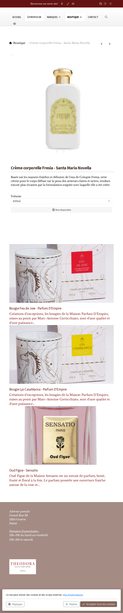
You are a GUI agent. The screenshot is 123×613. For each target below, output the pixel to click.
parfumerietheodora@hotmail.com (73, 3)
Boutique (19, 43)
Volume (16, 196)
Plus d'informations (73, 594)
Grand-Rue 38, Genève (62, 3)
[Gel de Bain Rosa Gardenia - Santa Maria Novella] (109, 44)
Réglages (17, 604)
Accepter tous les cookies (100, 604)
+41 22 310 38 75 (67, 3)
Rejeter (73, 604)
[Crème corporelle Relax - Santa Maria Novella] (101, 44)
